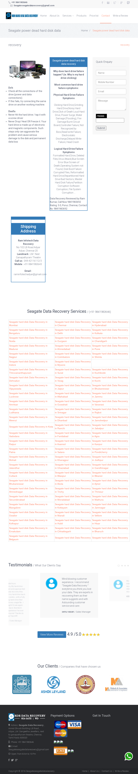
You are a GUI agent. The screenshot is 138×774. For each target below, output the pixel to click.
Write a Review (120, 15)
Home (43, 15)
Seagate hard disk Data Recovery (73, 537)
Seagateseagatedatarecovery (40, 771)
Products (82, 15)
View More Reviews (51, 634)
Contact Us (106, 771)
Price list (94, 15)
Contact (105, 15)
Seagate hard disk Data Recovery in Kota (31, 426)
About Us (54, 15)
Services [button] (67, 15)
